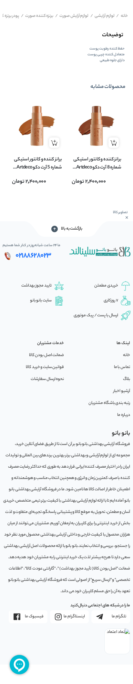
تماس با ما (122, 367)
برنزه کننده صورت (37, 16)
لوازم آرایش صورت (72, 16)
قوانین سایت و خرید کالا (45, 367)
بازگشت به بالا (71, 228)
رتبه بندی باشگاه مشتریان (109, 403)
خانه (122, 16)
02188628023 (33, 256)
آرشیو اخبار (121, 391)
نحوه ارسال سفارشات (47, 379)
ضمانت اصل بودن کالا (46, 355)
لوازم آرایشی (102, 16)
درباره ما (123, 415)
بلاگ (126, 379)
